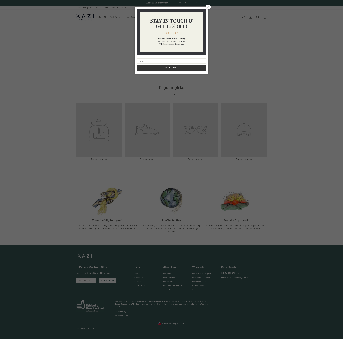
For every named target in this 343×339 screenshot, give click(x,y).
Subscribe (171, 68)
